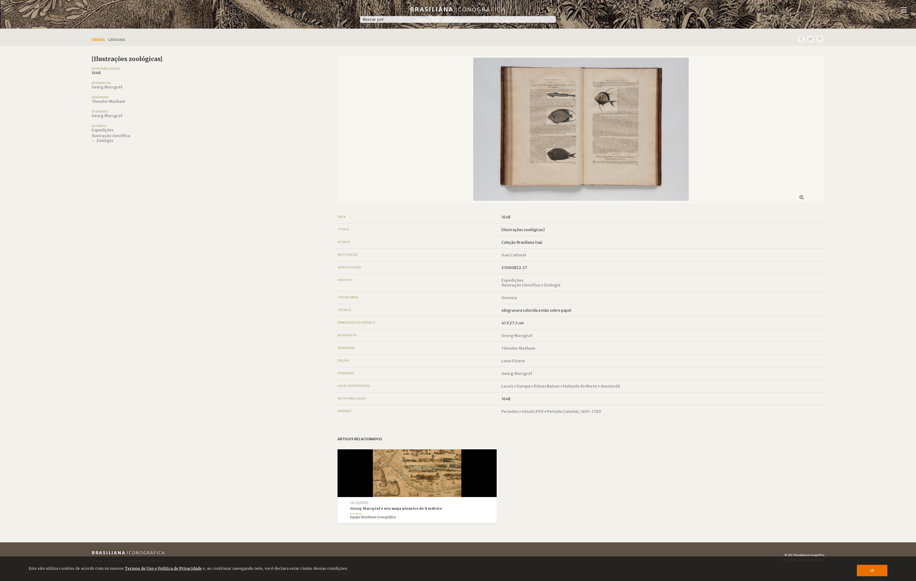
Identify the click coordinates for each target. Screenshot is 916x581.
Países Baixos (547, 386)
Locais (507, 386)
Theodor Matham (108, 101)
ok (872, 570)
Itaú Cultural (513, 255)
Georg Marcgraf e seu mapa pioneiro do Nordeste (396, 509)
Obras (98, 39)
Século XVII (532, 411)
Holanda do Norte (580, 386)
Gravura (509, 297)
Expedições (103, 130)
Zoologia (104, 140)
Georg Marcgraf (107, 87)
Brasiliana (458, 9)
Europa (524, 386)
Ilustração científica (111, 135)
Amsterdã (610, 386)
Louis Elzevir (513, 360)
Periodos (509, 411)
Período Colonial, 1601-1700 (574, 411)
